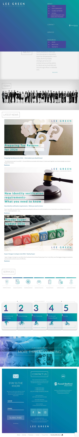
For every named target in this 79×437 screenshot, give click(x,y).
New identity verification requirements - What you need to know (23, 206)
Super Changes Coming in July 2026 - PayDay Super (19, 254)
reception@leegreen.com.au (39, 391)
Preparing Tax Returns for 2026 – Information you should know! (23, 158)
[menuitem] (49, 4)
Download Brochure (56, 435)
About (18, 435)
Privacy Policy (45, 435)
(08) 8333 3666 (40, 388)
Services (8, 271)
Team (6, 85)
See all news (15, 423)
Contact (38, 435)
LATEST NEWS (10, 114)
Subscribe (16, 417)
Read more (7, 165)
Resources (30, 435)
